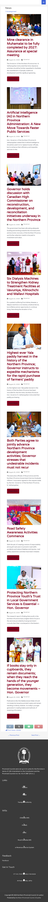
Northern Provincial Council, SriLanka (28, 898)
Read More (13, 79)
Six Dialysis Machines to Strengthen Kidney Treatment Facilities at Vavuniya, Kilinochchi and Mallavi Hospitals (23, 286)
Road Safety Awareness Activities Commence (22, 532)
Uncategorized (11, 11)
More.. (32, 774)
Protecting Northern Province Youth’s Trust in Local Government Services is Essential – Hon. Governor (24, 600)
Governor (26, 59)
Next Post (35, 735)
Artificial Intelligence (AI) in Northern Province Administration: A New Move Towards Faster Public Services (24, 122)
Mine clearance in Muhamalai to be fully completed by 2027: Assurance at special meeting (23, 47)
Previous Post (13, 735)
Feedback (5, 860)
